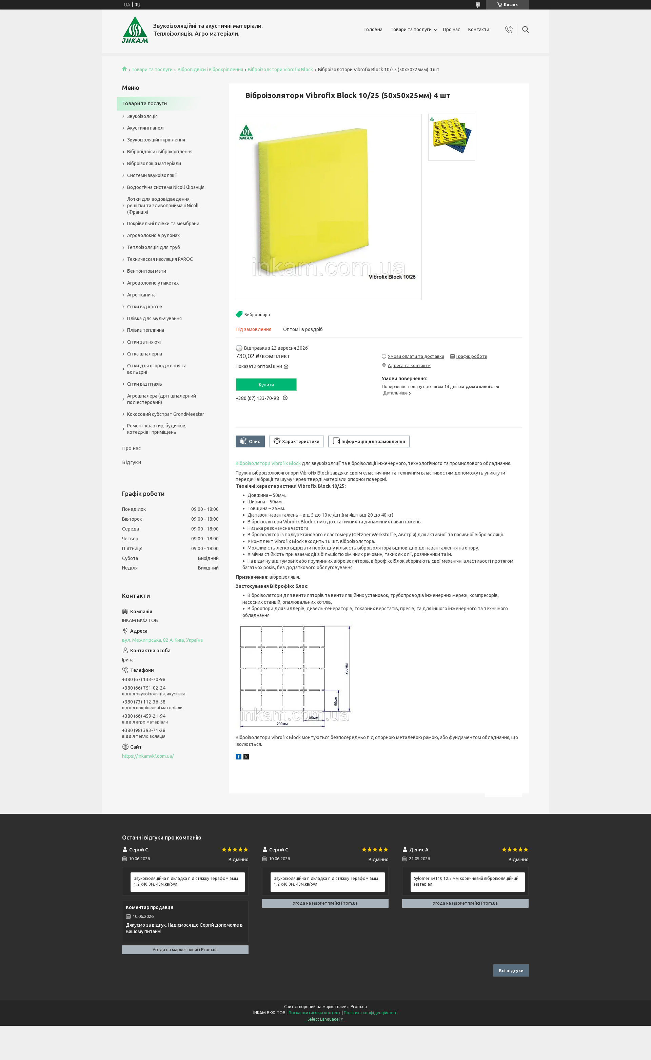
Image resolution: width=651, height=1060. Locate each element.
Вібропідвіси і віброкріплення (210, 69)
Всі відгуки (511, 970)
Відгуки (131, 462)
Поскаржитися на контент (315, 1012)
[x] (246, 757)
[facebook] (238, 757)
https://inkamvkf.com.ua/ (148, 756)
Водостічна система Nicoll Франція (165, 187)
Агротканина (141, 294)
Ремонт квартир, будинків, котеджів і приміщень (156, 429)
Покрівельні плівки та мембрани (163, 223)
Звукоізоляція (142, 116)
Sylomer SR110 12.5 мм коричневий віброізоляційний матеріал (466, 881)
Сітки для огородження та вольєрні (156, 369)
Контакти (478, 29)
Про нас (451, 29)
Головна (373, 29)
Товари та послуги (411, 29)
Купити (266, 384)
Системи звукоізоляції (152, 175)
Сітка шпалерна (144, 353)
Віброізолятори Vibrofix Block (280, 69)
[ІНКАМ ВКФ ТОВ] (135, 29)
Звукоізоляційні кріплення (156, 139)
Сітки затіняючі (144, 342)
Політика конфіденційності (371, 1012)
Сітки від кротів (144, 306)
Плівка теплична (145, 330)
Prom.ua (359, 1006)
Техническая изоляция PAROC (160, 259)
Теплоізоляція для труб (153, 247)
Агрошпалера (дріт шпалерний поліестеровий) (161, 399)
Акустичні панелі (145, 128)
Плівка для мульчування (154, 318)
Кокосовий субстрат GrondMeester (165, 414)
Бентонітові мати (146, 271)
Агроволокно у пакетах (153, 283)
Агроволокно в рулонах (153, 235)
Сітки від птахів (144, 384)
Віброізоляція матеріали (154, 163)
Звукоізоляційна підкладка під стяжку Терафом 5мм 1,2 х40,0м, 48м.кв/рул (186, 881)
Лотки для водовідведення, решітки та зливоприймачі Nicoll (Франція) (163, 205)
